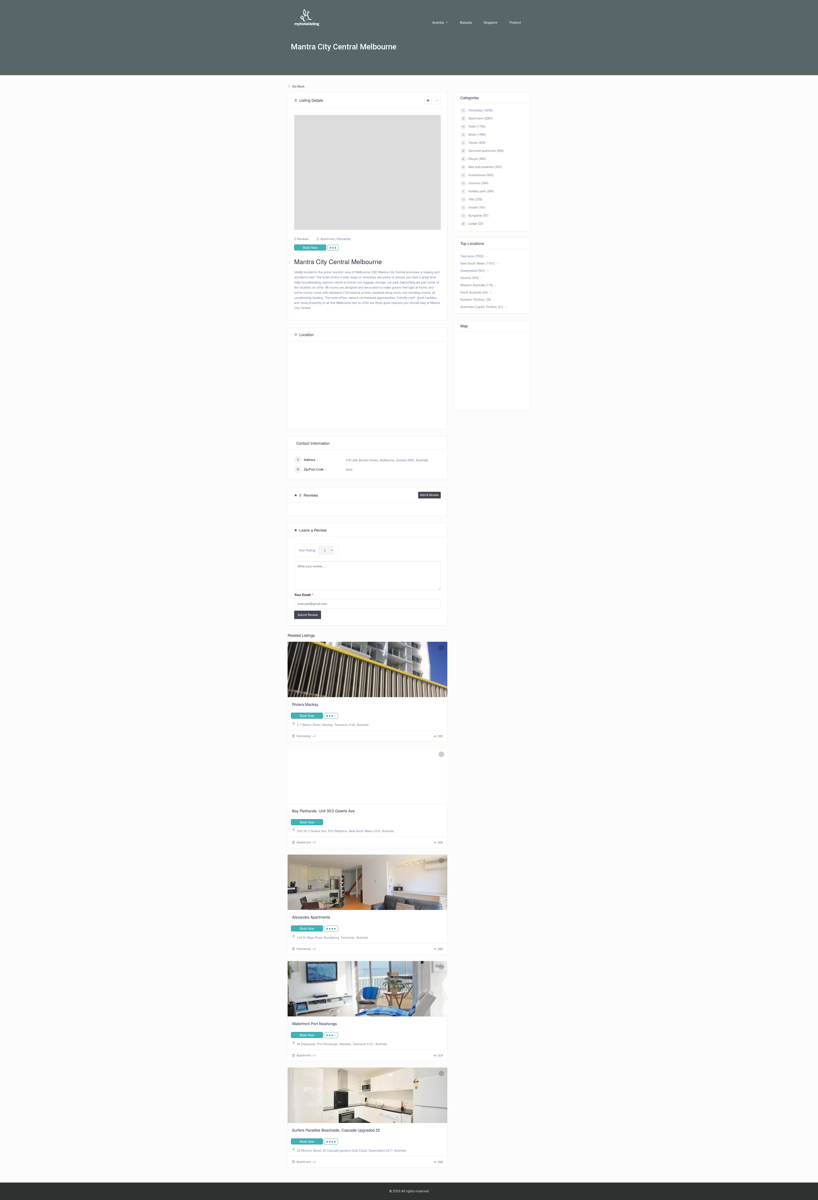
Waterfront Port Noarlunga (314, 1023)
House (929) (477, 142)
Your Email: (303, 594)
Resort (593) (477, 158)
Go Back (298, 86)
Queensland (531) (472, 270)
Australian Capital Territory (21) (481, 306)
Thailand (515, 22)
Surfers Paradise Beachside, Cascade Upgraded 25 (336, 1130)
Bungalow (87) (478, 215)
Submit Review (308, 615)
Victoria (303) (469, 277)
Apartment (327, 238)
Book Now (310, 247)
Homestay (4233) (480, 110)
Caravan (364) (478, 183)
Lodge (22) (475, 223)
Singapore (490, 22)
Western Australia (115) (476, 285)
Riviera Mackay (305, 704)
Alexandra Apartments (311, 917)
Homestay (344, 238)
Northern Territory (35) (475, 299)
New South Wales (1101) (477, 263)
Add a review (429, 495)
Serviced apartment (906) (486, 150)
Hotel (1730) (476, 126)
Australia (438, 22)
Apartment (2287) (480, 118)
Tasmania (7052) (472, 256)
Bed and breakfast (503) (485, 166)
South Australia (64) (474, 292)
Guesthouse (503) (481, 175)
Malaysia (466, 22)
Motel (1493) (477, 134)
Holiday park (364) (481, 191)
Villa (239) (475, 199)
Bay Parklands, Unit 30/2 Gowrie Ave (323, 810)
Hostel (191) (476, 207)
